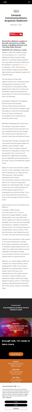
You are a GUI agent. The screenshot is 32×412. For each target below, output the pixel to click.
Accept (16, 401)
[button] (29, 2)
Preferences (16, 408)
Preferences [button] (8, 397)
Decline (16, 405)
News (16, 11)
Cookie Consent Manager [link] (7, 386)
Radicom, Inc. (23, 65)
